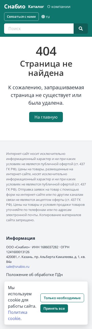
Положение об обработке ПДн (34, 274)
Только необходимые (62, 298)
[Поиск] (81, 28)
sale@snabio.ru (17, 266)
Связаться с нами (21, 16)
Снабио (14, 6)
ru (48, 16)
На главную (45, 117)
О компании (59, 6)
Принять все (54, 308)
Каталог (36, 6)
